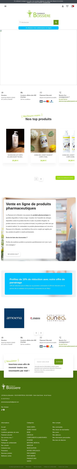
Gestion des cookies (63, 466)
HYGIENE (30, 440)
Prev (36, 333)
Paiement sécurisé (6, 435)
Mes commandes (58, 427)
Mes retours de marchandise (61, 429)
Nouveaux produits (6, 453)
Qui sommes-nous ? (13, 254)
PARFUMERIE (31, 456)
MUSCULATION (31, 448)
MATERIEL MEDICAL (33, 443)
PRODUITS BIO (31, 458)
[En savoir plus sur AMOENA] (14, 318)
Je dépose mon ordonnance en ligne (39, 28)
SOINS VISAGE (31, 429)
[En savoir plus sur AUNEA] (56, 318)
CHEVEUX (30, 435)
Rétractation (28, 466)
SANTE (29, 461)
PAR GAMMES (31, 453)
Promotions (4, 450)
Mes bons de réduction (59, 440)
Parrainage (4, 440)
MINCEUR (30, 445)
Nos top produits (38, 117)
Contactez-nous (5, 448)
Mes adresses (57, 435)
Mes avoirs (56, 432)
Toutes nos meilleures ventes (65, 178)
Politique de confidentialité (8, 443)
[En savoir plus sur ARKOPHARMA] (35, 318)
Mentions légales (38, 466)
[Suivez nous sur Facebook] (2, 415)
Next (41, 333)
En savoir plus (46, 2)
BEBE (28, 432)
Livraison (3, 429)
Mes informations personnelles (61, 437)
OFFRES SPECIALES (33, 450)
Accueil (3, 427)
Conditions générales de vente (10, 432)
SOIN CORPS (31, 427)
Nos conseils (5, 445)
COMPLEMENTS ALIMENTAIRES (37, 437)
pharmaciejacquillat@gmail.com (10, 402)
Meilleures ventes (6, 456)
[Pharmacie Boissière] (38, 13)
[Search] (56, 22)
